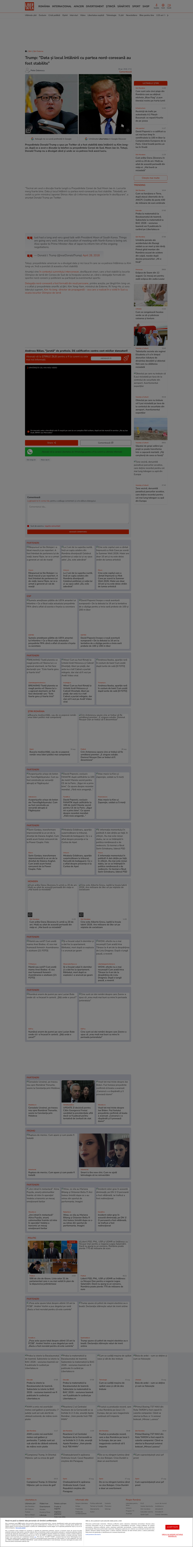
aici (35, 1537)
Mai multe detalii (20, 1528)
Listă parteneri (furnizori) (93, 1534)
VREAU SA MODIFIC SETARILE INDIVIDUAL (172, 1535)
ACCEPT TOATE (172, 1527)
